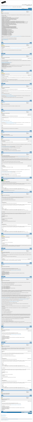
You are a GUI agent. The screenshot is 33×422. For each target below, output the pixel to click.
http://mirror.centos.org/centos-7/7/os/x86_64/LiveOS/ (16, 334)
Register (6, 5)
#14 (31, 249)
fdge (1, 391)
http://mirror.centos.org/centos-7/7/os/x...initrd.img (14, 301)
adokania (2, 344)
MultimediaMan (6, 179)
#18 (31, 343)
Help (31, 4)
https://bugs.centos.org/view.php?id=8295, (9, 95)
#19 (31, 390)
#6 (31, 101)
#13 (31, 234)
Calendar (29, 4)
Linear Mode (31, 9)
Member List (26, 4)
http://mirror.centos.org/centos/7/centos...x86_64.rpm (7, 94)
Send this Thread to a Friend (4, 415)
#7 (31, 110)
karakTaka (2, 264)
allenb (2, 55)
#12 (31, 192)
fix (17, 260)
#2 (31, 43)
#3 (31, 54)
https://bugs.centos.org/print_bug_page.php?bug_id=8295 (15, 36)
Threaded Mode (28, 9)
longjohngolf (2, 111)
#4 (31, 71)
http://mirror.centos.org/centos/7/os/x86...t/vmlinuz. (11, 96)
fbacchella (2, 132)
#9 (31, 137)
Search (23, 4)
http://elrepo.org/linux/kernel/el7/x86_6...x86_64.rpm (23, 156)
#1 (31, 10)
